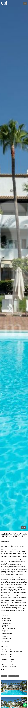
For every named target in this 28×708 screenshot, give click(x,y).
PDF (4, 675)
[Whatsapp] (25, 705)
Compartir (13, 675)
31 (24, 527)
